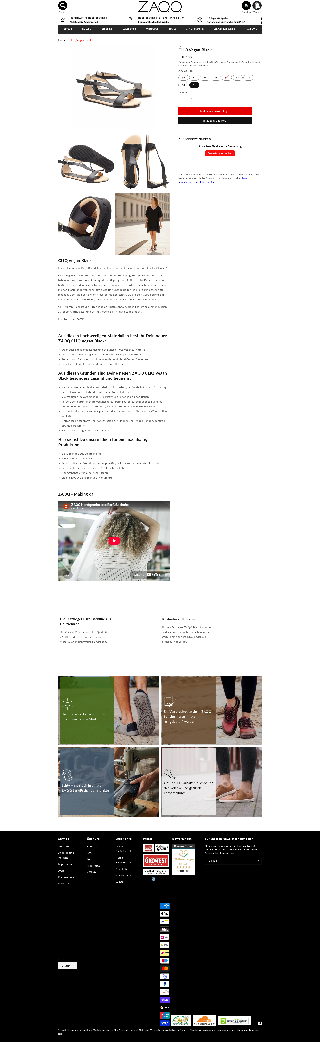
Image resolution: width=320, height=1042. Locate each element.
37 (194, 77)
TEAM (172, 29)
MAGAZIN (252, 29)
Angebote (122, 868)
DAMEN (87, 29)
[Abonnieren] (258, 861)
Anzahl (183, 92)
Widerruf (64, 846)
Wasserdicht (124, 875)
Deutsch (66, 965)
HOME (68, 29)
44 (194, 84)
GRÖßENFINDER (224, 29)
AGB (61, 870)
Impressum (65, 864)
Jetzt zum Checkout (215, 120)
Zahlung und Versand (66, 855)
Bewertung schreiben (220, 153)
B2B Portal (94, 865)
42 (248, 77)
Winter (120, 881)
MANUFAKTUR (195, 29)
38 (205, 77)
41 (237, 77)
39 (216, 77)
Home (62, 40)
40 (226, 77)
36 (183, 77)
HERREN (107, 29)
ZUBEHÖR (152, 29)
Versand (256, 62)
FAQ (90, 852)
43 (183, 84)
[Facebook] (260, 1024)
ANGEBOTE (129, 29)
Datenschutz (66, 877)
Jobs (90, 859)
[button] (63, 5)
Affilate (92, 872)
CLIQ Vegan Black (81, 40)
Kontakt (92, 846)
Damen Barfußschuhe (124, 849)
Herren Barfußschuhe (124, 860)
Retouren (64, 883)
